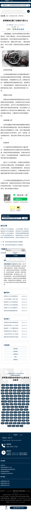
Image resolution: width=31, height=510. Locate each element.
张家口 (26, 409)
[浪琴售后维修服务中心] (15, 435)
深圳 (15, 385)
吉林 (15, 401)
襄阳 (23, 417)
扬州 (27, 415)
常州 (19, 412)
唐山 (19, 396)
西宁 (19, 423)
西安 (2, 390)
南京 (3, 387)
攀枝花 (23, 423)
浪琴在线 (3, 465)
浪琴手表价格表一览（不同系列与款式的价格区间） (12, 325)
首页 (7, 16)
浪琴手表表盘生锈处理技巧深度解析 (14, 242)
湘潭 (3, 420)
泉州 (2, 423)
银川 (12, 406)
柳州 (7, 423)
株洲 (27, 417)
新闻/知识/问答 (13, 16)
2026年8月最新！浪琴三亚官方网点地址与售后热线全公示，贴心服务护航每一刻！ (12, 299)
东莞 (15, 398)
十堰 (7, 420)
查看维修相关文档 (5, 481)
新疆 (4, 406)
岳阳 (11, 417)
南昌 (7, 393)
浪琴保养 (15, 351)
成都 (23, 385)
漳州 (19, 404)
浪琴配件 (15, 359)
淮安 (7, 415)
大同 (16, 406)
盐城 (17, 425)
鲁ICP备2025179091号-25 (18, 494)
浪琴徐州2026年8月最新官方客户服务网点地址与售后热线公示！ (12, 296)
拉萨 (23, 404)
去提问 (18, 210)
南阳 (23, 420)
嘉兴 (23, 412)
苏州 (28, 393)
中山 (19, 398)
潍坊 (11, 412)
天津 (19, 385)
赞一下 (12, 210)
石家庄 (23, 393)
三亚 (7, 404)
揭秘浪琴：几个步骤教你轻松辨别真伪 (12, 328)
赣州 (15, 404)
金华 (3, 417)
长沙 (11, 387)
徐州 (7, 412)
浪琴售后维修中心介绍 (6, 467)
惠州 (15, 423)
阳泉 (8, 409)
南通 (27, 412)
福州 (11, 390)
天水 (28, 423)
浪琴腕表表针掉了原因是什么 (11, 331)
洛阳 (7, 417)
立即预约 (16, 255)
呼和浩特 (10, 401)
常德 (27, 420)
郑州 (7, 387)
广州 (11, 385)
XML (27, 494)
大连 (7, 390)
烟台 (11, 415)
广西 (7, 398)
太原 (11, 396)
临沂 (3, 415)
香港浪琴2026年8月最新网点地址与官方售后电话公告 (14, 231)
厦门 (23, 387)
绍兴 (15, 415)
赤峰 (26, 406)
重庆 (27, 385)
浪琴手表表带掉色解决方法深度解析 (14, 245)
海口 (11, 404)
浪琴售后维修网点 (5, 471)
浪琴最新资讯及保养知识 (7, 473)
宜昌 (15, 420)
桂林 (11, 423)
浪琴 (15, 357)
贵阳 (15, 390)
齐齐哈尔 (4, 401)
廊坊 (27, 396)
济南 (28, 390)
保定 (15, 396)
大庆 (12, 409)
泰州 (13, 425)
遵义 (9, 425)
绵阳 (27, 398)
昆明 (2, 393)
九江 (15, 412)
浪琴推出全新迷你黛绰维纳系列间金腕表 (12, 322)
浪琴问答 (21, 16)
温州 (3, 412)
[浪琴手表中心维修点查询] (7, 0)
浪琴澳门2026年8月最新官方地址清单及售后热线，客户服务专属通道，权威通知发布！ (12, 307)
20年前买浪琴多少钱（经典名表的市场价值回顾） (12, 334)
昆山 (3, 398)
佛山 (11, 398)
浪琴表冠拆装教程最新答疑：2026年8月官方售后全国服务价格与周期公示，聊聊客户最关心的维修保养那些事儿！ (12, 310)
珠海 (28, 401)
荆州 (11, 420)
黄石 (19, 417)
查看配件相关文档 (5, 485)
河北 (7, 396)
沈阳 (19, 393)
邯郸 (23, 396)
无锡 (19, 401)
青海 (27, 404)
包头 (4, 409)
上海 (7, 385)
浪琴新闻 (15, 354)
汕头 (3, 404)
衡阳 (15, 417)
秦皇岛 (16, 409)
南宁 (11, 393)
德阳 (23, 398)
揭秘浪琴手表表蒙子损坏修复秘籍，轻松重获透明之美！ (12, 337)
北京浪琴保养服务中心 (16, 180)
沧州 (21, 409)
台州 (21, 425)
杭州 (15, 387)
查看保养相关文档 (5, 483)
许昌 (19, 420)
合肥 (24, 390)
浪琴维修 (8, 33)
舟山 (23, 415)
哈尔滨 (19, 390)
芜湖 (23, 401)
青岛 (15, 393)
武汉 (27, 387)
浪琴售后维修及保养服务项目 (8, 469)
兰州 (8, 406)
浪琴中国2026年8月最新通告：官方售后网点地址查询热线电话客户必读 (12, 305)
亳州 (19, 415)
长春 (3, 396)
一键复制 (25, 218)
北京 (3, 385)
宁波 (19, 387)
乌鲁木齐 (21, 406)
